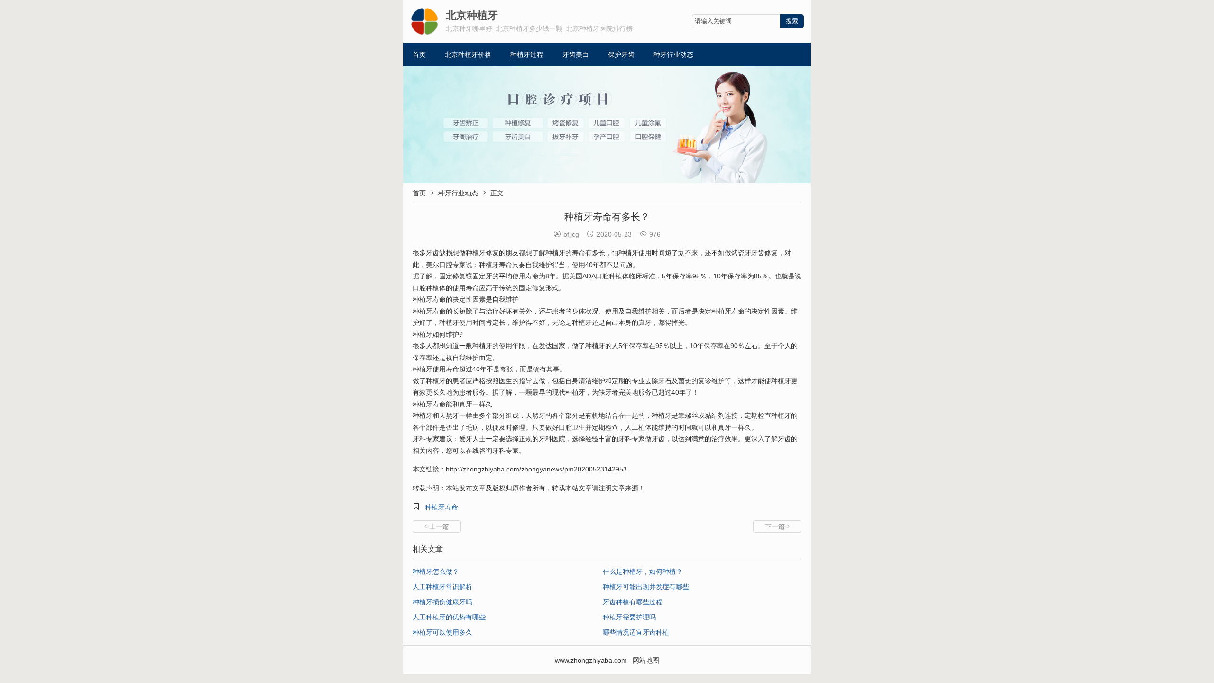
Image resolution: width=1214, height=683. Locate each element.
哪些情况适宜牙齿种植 (636, 632)
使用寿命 (525, 276)
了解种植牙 (548, 253)
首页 (419, 54)
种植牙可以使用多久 (442, 632)
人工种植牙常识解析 (442, 587)
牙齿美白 (575, 54)
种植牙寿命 (441, 507)
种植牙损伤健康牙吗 (442, 602)
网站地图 (646, 660)
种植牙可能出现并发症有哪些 (646, 587)
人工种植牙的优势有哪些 (449, 617)
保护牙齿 (621, 54)
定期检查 (758, 415)
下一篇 (777, 526)
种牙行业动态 (673, 54)
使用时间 (651, 253)
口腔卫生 (572, 427)
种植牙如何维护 (436, 334)
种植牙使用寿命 (436, 369)
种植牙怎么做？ (436, 571)
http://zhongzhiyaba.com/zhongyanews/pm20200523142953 (536, 469)
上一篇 (437, 526)
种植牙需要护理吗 (629, 617)
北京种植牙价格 (468, 54)
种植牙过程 (526, 54)
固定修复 (452, 276)
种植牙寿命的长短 (439, 311)
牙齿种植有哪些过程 (632, 602)
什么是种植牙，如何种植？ (642, 571)
